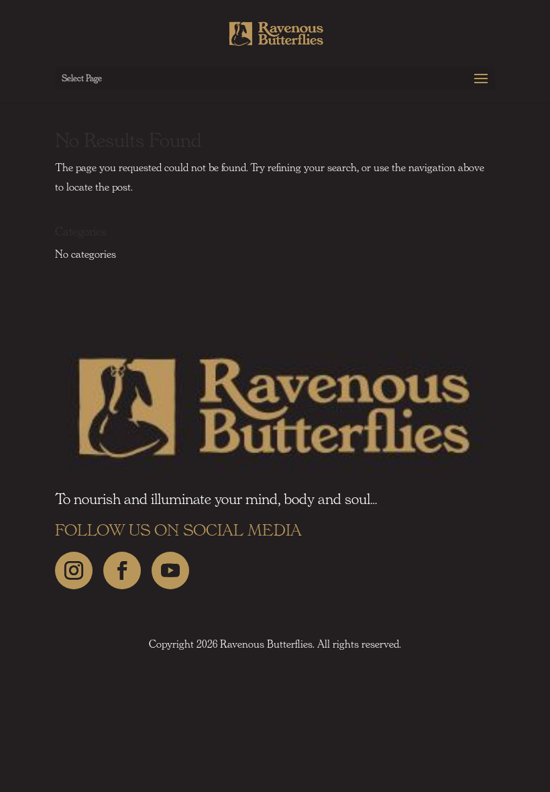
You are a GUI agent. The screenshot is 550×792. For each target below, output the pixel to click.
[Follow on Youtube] (170, 570)
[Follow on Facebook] (122, 570)
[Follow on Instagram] (74, 570)
